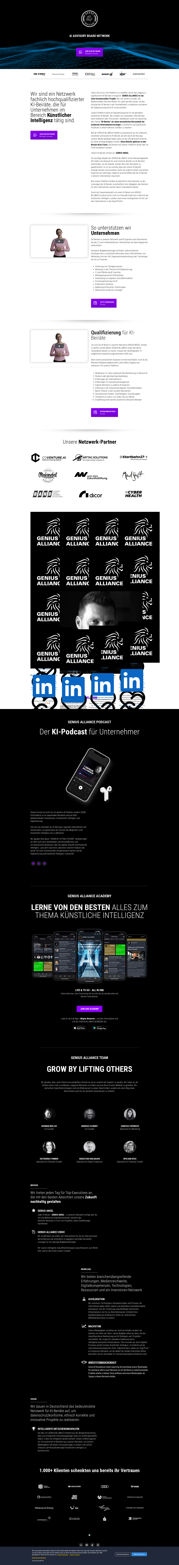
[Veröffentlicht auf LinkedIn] (132, 680)
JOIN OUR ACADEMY (89, 1009)
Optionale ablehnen (122, 1554)
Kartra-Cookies (75, 1555)
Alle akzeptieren (139, 1554)
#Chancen (139, 705)
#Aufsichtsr (98, 705)
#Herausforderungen (126, 705)
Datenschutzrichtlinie (39, 1558)
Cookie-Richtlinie (62, 1555)
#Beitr (109, 705)
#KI (130, 707)
